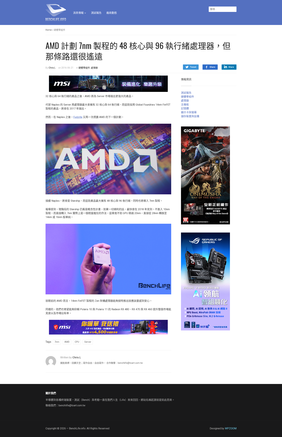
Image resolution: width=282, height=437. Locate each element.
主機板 (185, 104)
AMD (67, 342)
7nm (57, 342)
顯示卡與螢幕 (189, 112)
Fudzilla (77, 117)
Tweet (193, 67)
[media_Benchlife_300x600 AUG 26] (205, 175)
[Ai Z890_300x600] (205, 281)
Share (212, 67)
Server (87, 342)
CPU (77, 342)
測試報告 (96, 12)
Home (49, 30)
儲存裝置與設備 (190, 116)
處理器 (94, 67)
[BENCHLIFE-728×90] (108, 326)
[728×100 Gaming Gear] (108, 83)
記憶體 (185, 108)
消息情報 (78, 12)
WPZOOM (230, 428)
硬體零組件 (84, 67)
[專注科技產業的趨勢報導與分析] (56, 12)
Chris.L (52, 67)
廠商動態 (111, 12)
